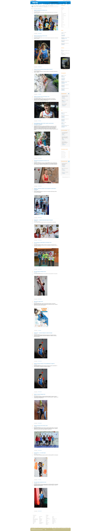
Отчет (46, 519)
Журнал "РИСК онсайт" (65, 69)
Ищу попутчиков (54, 520)
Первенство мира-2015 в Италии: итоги (40, 10)
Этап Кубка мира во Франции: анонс (40, 271)
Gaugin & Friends (62, 151)
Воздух (62, 12)
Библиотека (47, 520)
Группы (46, 5)
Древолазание (40, 516)
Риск (34, 5)
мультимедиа (51, 5)
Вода (61, 11)
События (40, 5)
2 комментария (39, 479)
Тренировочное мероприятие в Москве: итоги (41, 160)
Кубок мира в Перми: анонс (38, 301)
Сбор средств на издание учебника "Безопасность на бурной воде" (65, 96)
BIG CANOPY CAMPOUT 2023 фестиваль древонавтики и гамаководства (64, 164)
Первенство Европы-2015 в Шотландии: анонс (41, 96)
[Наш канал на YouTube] (35, 0)
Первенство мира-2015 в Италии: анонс (40, 35)
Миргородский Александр (64, 38)
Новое (37, 6)
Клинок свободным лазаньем (64, 112)
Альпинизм (34, 516)
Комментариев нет (40, 33)
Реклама (53, 523)
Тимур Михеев (63, 35)
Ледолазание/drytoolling (35, 519)
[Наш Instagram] (34, 0)
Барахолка (47, 524)
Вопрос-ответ (37, 5)
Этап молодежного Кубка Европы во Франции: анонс (42, 242)
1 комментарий (39, 330)
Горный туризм (62, 14)
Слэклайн (34, 517)
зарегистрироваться (68, 0)
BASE (33, 523)
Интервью (47, 516)
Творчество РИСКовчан (63, 152)
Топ (42, 6)
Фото (46, 517)
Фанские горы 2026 (63, 78)
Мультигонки (40, 519)
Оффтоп (47, 523)
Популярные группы (64, 149)
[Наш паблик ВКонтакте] (31, 0)
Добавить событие (63, 54)
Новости (40, 36)
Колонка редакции (64, 130)
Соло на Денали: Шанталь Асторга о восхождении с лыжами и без (65, 133)
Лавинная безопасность (63, 156)
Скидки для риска (45, 6)
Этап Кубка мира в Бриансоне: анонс (40, 482)
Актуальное (35, 6)
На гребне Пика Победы (63, 32)
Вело (39, 517)
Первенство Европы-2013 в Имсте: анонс (41, 425)
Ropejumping (40, 523)
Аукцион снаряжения (63, 157)
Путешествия (34, 520)
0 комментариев (63, 83)
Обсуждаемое (40, 6)
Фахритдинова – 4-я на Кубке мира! (40, 452)
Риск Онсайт (53, 519)
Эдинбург (42, 97)
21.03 (61, 52)
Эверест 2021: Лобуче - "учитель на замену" (64, 104)
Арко (41, 36)
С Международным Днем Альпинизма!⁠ (65, 125)
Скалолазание (37, 36)
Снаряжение (43, 5)
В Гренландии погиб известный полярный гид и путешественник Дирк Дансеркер (65, 142)
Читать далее (35, 33)
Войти (64, 0)
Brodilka (63, 134)
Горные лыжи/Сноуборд (63, 13)
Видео (52, 517)
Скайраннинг (40, 520)
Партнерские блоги (64, 161)
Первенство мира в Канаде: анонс (39, 394)
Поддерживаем (63, 93)
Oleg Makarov (63, 41)
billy (36, 37)
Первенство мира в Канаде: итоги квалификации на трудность (44, 363)
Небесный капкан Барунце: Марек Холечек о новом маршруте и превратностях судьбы (65, 138)
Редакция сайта (64, 101)
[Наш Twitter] (33, 0)
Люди (48, 5)
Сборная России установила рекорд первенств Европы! (43, 69)
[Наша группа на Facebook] (32, 0)
